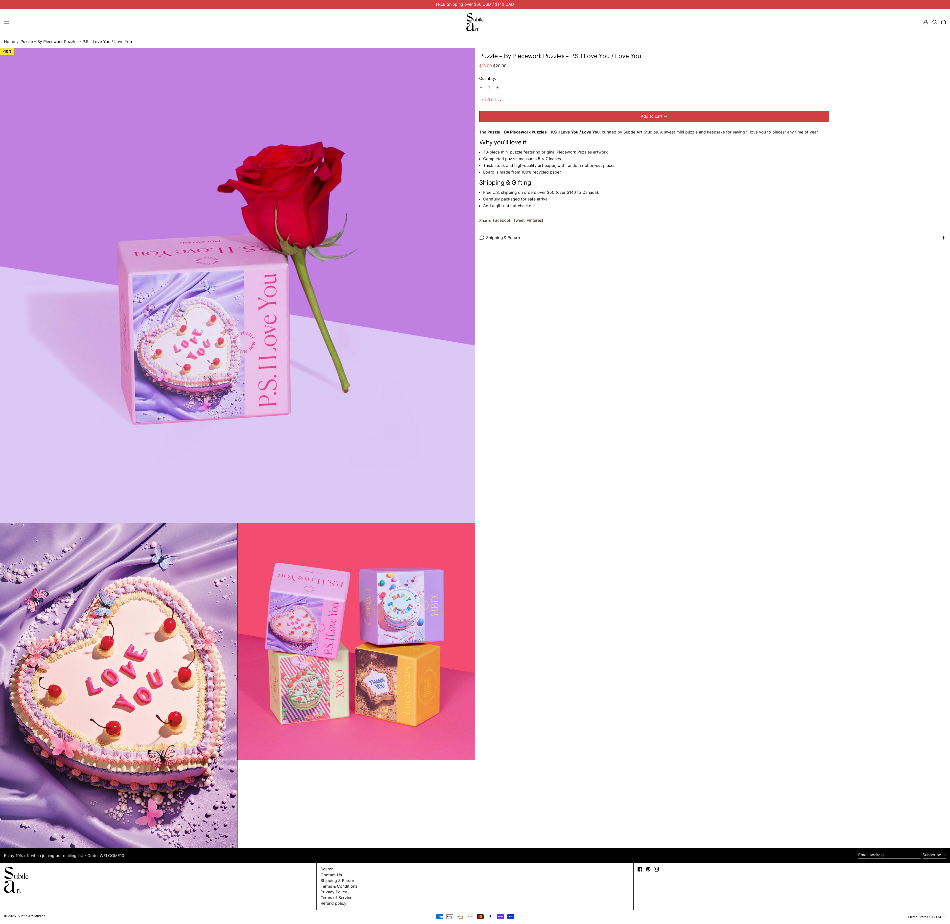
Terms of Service (336, 897)
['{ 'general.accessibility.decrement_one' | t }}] (480, 87)
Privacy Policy (334, 891)
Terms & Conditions (339, 886)
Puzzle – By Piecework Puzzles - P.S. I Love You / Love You (76, 41)
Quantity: (487, 78)
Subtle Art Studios (31, 916)
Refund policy (333, 903)
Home (9, 41)
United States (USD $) (925, 917)
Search (327, 868)
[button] (934, 22)
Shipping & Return (337, 880)
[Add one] (497, 87)
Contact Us (331, 874)
